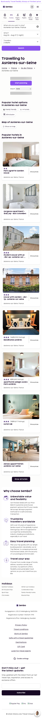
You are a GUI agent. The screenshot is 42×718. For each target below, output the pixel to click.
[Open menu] (37, 7)
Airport (12, 89)
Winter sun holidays (27, 587)
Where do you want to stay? (14, 25)
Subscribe (21, 692)
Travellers (7, 40)
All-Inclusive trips (7, 590)
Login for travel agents (21, 651)
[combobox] (19, 27)
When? (6, 33)
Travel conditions (21, 629)
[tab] (5, 17)
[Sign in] (32, 7)
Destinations (21, 642)
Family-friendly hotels (28, 592)
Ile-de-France (27, 68)
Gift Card (21, 647)
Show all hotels (21, 479)
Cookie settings (23, 658)
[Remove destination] (37, 26)
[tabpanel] (21, 37)
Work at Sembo (21, 634)
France (14, 68)
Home (4, 68)
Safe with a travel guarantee (21, 638)
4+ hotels (25, 109)
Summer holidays (7, 587)
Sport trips (5, 592)
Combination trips (27, 590)
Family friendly (11, 109)
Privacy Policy (21, 625)
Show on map (10, 126)
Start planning (21, 83)
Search (21, 48)
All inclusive (10, 115)
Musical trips (25, 595)
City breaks (5, 595)
